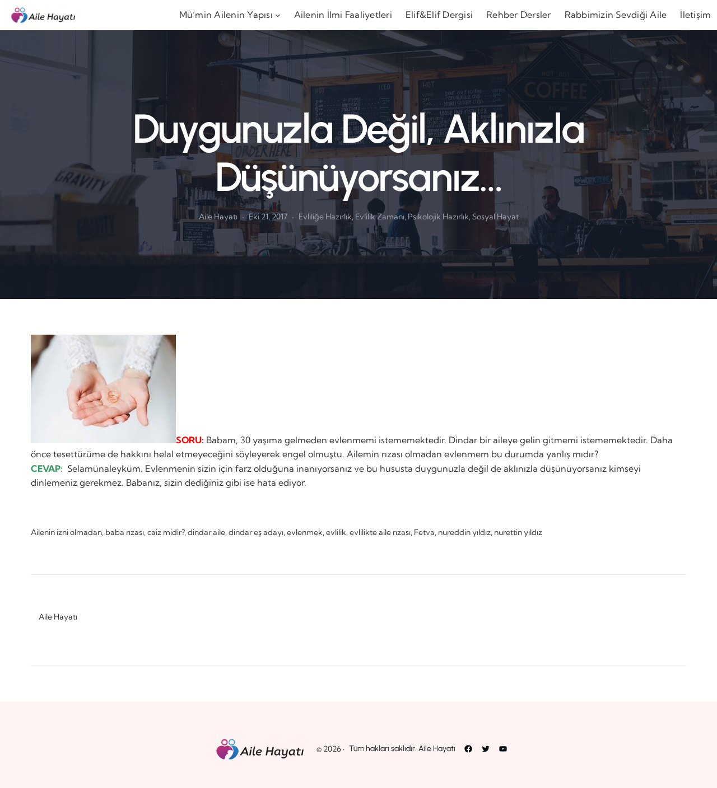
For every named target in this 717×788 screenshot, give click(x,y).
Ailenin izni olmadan (66, 532)
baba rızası (124, 532)
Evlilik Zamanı (379, 217)
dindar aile (206, 532)
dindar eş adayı (256, 532)
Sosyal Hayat (495, 217)
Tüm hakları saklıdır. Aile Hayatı (402, 748)
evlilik (336, 532)
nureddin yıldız (464, 532)
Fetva (424, 532)
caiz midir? (165, 532)
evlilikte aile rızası (380, 532)
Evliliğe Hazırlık (325, 217)
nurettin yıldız (518, 532)
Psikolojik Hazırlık (438, 217)
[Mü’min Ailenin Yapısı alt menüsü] (278, 15)
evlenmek (305, 532)
